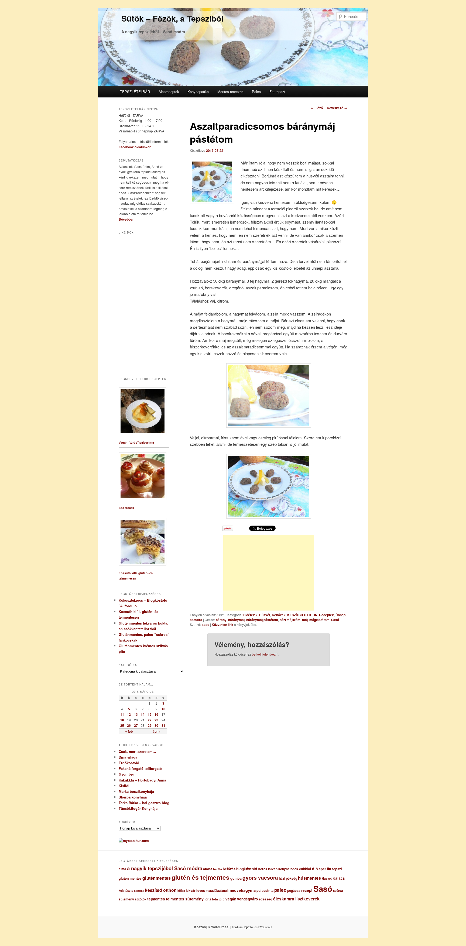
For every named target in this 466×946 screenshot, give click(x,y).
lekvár (191, 890)
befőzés (229, 868)
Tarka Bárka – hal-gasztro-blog (144, 802)
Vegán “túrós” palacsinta (136, 442)
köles (181, 891)
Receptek (326, 614)
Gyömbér (126, 774)
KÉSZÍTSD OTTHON (302, 614)
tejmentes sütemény (185, 899)
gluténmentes (156, 878)
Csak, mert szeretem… (137, 751)
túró (222, 899)
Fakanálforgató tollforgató (140, 768)
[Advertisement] (268, 573)
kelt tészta (126, 890)
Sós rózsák (126, 508)
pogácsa (293, 890)
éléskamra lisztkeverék (296, 899)
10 (163, 709)
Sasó (335, 619)
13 (136, 714)
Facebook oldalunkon (135, 147)
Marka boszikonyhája (136, 791)
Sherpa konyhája (133, 797)
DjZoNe (249, 927)
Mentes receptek (230, 91)
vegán (230, 899)
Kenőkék (279, 614)
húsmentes (309, 878)
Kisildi (124, 785)
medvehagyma (242, 890)
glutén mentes (130, 878)
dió (315, 868)
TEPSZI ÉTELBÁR (135, 91)
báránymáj (236, 619)
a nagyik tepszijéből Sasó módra (164, 868)
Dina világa (128, 757)
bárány (221, 619)
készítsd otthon (161, 890)
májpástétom (319, 619)
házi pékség (288, 878)
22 (150, 720)
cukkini (305, 868)
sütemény (126, 899)
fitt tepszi (334, 868)
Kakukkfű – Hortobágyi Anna (142, 780)
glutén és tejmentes (200, 877)
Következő (337, 107)
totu (215, 899)
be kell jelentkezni (265, 654)
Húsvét (264, 614)
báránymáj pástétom (262, 619)
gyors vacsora (260, 877)
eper (322, 868)
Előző (316, 107)
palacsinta (264, 890)
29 (150, 725)
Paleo (256, 91)
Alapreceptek (169, 91)
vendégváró (247, 899)
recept (307, 890)
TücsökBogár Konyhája (138, 808)
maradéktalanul (217, 890)
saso (205, 624)
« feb (129, 731)
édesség (265, 899)
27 (136, 725)
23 (156, 720)
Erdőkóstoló (129, 762)
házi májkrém (290, 619)
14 (143, 714)
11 (122, 714)
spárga (338, 890)
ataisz (207, 868)
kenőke (139, 891)
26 (129, 725)
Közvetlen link (223, 624)
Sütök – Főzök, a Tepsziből (172, 18)
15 (150, 714)
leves (200, 890)
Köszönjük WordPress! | (219, 926)
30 (156, 725)
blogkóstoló (246, 868)
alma (122, 869)
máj (305, 619)
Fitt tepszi (277, 91)
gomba (236, 878)
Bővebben (126, 219)
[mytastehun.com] (134, 840)
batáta (217, 869)
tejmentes (156, 899)
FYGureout (265, 927)
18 (122, 720)
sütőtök (140, 899)
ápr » (156, 731)
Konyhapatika (198, 91)
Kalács (339, 878)
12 (129, 714)
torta (207, 899)
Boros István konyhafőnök (278, 869)
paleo (280, 890)
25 (122, 725)
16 (156, 714)
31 (163, 725)
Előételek (250, 614)
